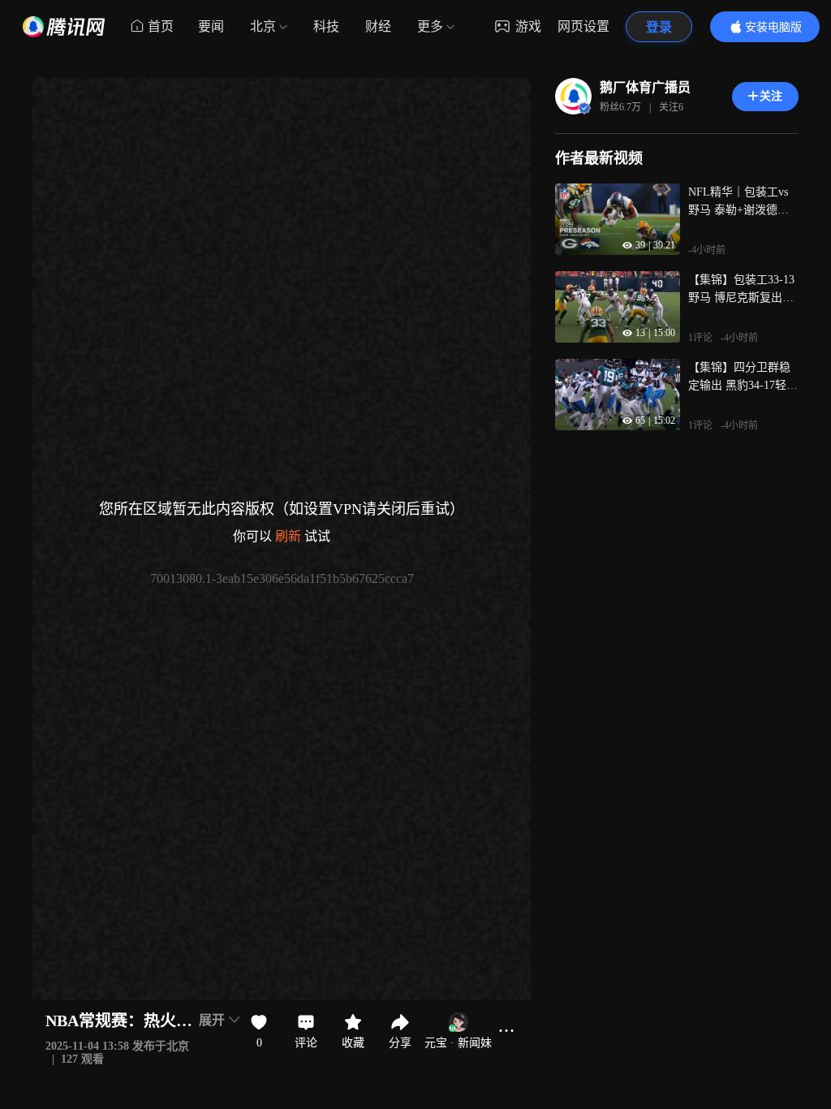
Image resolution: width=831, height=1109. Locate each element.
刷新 (288, 536)
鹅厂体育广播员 (645, 87)
